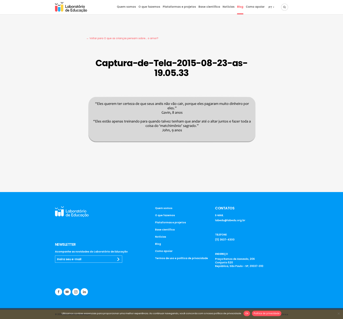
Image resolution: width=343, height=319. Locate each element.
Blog (240, 7)
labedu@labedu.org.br (230, 220)
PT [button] (270, 7)
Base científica (209, 7)
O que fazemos (149, 7)
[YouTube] (67, 291)
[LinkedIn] (84, 291)
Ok (246, 313)
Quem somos (126, 7)
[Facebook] (58, 291)
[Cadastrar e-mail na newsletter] (118, 259)
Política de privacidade (267, 313)
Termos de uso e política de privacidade (181, 258)
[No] (338, 313)
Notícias (229, 7)
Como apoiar (255, 7)
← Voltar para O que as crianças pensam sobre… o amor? (122, 38)
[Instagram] (75, 291)
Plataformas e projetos (179, 7)
